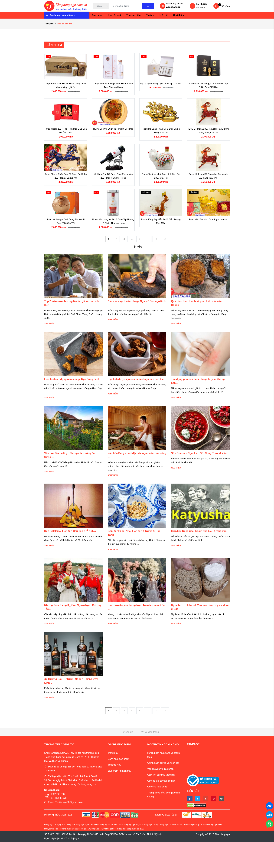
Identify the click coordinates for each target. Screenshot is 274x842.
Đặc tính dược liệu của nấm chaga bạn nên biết (136, 379)
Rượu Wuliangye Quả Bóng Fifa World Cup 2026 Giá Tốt (65, 221)
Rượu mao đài (123, 829)
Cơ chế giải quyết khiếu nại (161, 780)
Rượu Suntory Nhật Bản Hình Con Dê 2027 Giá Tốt (161, 176)
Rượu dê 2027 (137, 829)
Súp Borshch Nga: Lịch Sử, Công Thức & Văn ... (200, 453)
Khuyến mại (114, 15)
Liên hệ (164, 15)
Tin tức (150, 15)
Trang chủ (48, 24)
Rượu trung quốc (108, 829)
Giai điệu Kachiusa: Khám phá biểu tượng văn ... (200, 531)
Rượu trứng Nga (161, 825)
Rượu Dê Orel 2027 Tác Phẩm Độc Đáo (113, 129)
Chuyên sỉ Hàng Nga (143, 825)
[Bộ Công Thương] (203, 780)
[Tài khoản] (192, 6)
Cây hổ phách (176, 825)
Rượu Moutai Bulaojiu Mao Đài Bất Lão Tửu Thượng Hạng (113, 85)
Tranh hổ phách (191, 825)
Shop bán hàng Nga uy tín (78, 825)
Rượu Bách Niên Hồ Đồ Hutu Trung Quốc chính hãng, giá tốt (65, 85)
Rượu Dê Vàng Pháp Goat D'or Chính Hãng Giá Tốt (161, 131)
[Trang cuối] (165, 239)
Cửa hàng (97, 15)
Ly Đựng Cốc (93, 829)
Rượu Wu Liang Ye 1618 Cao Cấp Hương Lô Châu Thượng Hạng (113, 221)
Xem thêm (49, 323)
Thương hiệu (133, 15)
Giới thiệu (178, 15)
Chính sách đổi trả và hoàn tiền (163, 762)
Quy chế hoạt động (157, 786)
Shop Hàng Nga (126, 825)
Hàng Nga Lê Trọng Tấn (54, 825)
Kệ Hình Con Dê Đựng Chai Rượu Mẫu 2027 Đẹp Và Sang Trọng (113, 176)
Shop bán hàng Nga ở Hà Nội (104, 825)
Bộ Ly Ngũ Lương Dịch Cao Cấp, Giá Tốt (160, 83)
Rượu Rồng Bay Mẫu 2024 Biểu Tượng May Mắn (161, 221)
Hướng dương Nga (68, 829)
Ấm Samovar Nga (207, 825)
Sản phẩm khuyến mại (119, 770)
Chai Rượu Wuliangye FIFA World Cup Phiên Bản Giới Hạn (208, 85)
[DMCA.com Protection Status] (208, 805)
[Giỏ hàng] (216, 6)
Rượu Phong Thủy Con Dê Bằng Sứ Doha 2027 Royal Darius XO (66, 176)
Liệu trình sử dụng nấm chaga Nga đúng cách (72, 379)
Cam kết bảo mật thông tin (161, 774)
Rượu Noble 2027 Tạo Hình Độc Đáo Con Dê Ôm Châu (66, 131)
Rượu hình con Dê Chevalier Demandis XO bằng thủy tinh (208, 176)
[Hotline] (269, 823)
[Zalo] (269, 814)
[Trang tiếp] (156, 239)
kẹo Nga (82, 829)
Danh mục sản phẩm (61, 15)
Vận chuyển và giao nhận (160, 768)
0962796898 (173, 7)
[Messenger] (269, 805)
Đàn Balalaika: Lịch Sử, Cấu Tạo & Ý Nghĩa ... (71, 531)
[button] (89, 732)
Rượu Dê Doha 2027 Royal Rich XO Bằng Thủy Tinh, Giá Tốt (208, 131)
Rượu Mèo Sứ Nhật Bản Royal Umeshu (208, 219)
